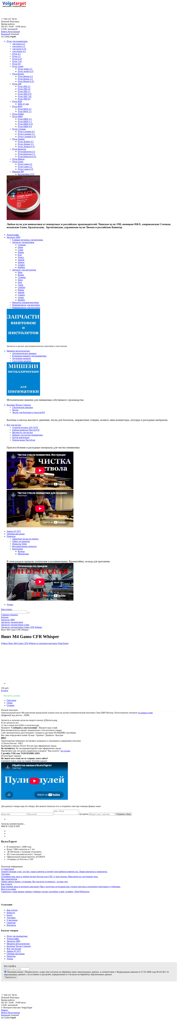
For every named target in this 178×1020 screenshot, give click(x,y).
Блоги (9, 915)
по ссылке (65, 751)
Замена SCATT (14, 951)
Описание (11, 700)
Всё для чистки (14, 948)
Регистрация (14, 31)
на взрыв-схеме (145, 713)
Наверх (4, 1010)
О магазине (12, 920)
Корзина (5, 34)
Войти (4, 31)
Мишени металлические (18, 943)
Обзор (10, 703)
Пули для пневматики (17, 936)
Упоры (10, 958)
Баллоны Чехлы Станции (19, 946)
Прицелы (11, 956)
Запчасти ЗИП (13, 941)
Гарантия (11, 922)
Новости (11, 912)
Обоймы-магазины (16, 953)
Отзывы (10, 705)
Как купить (6, 609)
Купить (4, 690)
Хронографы (13, 938)
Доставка (11, 917)
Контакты (11, 925)
